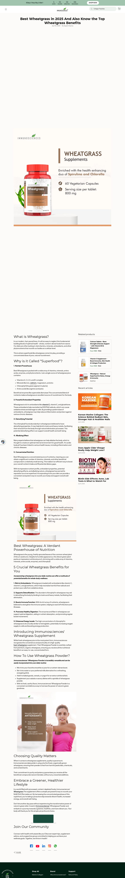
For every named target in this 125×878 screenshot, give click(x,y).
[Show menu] (6, 9)
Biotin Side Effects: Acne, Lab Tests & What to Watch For (93, 480)
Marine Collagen (37, 875)
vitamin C (46, 405)
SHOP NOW (93, 3)
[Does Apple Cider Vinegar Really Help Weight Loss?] (94, 434)
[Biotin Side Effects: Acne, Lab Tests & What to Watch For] (94, 465)
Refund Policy (73, 875)
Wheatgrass (18, 792)
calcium (33, 383)
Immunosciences (42, 806)
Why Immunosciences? (58, 875)
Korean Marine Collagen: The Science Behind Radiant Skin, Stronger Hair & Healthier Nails (94, 417)
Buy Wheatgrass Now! (43, 819)
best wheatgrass (20, 645)
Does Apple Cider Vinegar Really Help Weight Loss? (91, 449)
